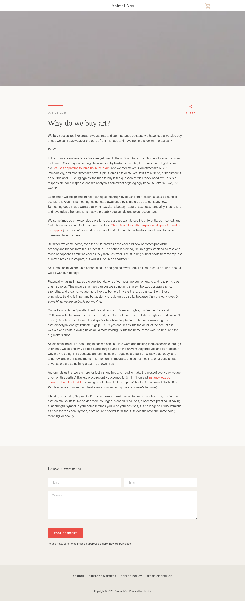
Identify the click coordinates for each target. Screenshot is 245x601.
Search (78, 576)
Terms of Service (159, 576)
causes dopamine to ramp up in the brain (81, 168)
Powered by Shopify (140, 591)
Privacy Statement (102, 576)
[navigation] (37, 6)
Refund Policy (131, 576)
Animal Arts (122, 5)
